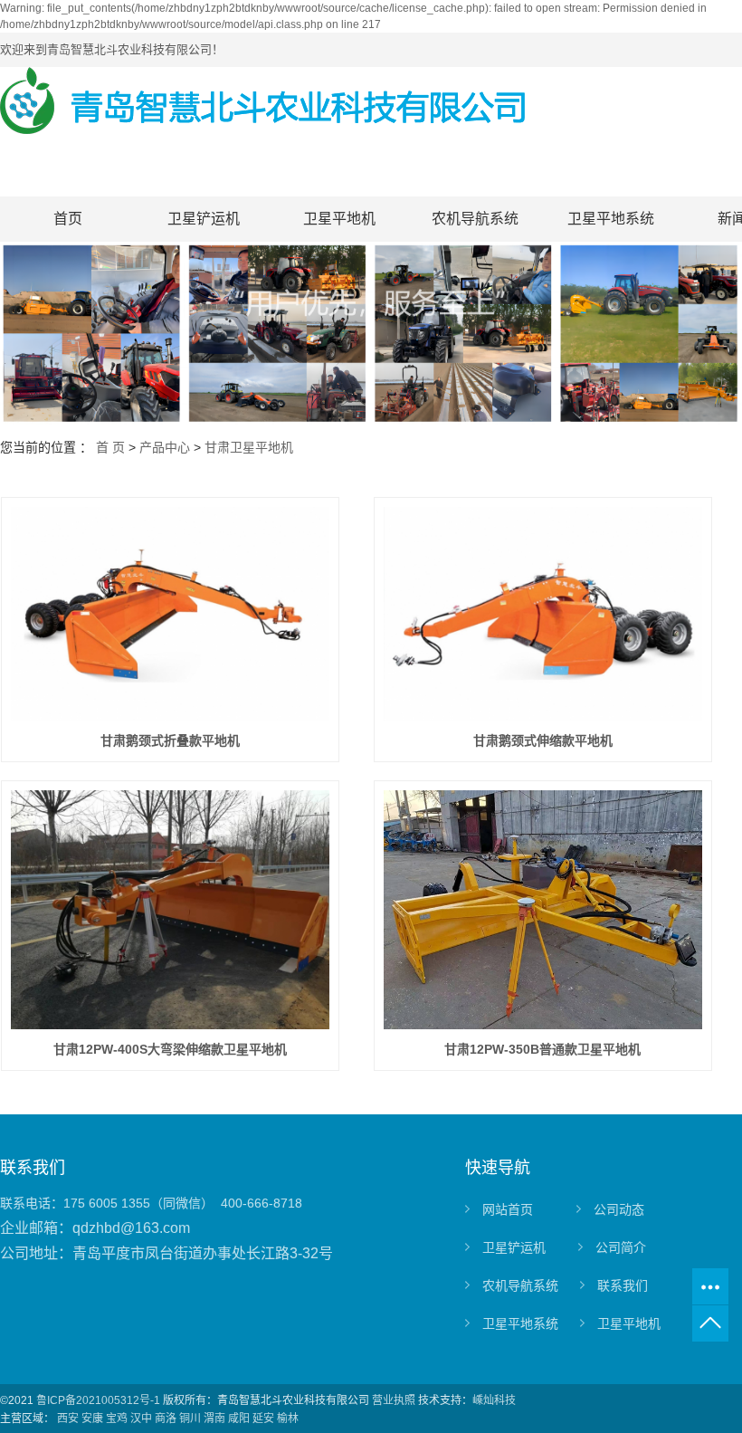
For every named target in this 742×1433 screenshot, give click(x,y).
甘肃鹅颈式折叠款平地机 (170, 740)
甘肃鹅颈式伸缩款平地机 (543, 740)
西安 (68, 1418)
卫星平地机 (339, 218)
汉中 (141, 1418)
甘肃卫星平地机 (249, 447)
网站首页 (507, 1209)
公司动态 (619, 1209)
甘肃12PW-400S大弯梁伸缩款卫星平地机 (170, 1049)
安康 (92, 1418)
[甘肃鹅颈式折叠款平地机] (170, 614)
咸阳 (239, 1418)
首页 (67, 218)
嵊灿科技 (494, 1400)
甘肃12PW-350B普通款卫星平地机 (542, 1049)
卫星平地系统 (610, 218)
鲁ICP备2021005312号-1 (98, 1400)
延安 (263, 1418)
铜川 (190, 1418)
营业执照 (393, 1400)
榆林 (288, 1418)
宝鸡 (117, 1418)
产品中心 (164, 447)
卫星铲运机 (203, 218)
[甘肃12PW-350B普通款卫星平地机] (543, 910)
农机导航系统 (475, 218)
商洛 (165, 1418)
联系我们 (622, 1285)
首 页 (110, 447)
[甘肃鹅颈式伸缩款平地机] (543, 614)
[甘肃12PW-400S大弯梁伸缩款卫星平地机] (170, 910)
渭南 (214, 1418)
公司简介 (620, 1247)
